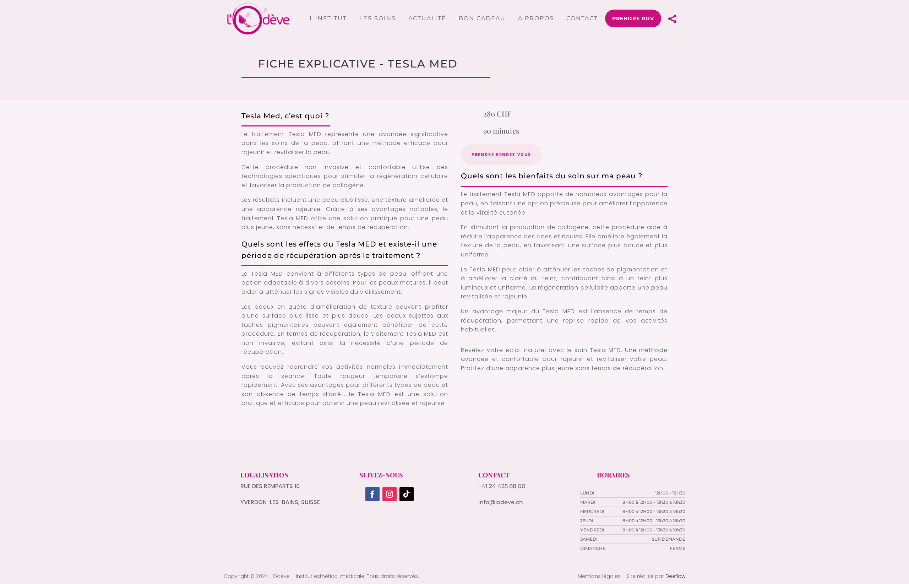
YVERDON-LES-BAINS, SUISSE (280, 502)
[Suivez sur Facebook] (372, 494)
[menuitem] (328, 18)
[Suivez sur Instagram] (389, 494)
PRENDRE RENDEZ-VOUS (501, 154)
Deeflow (675, 576)
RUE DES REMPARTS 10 (270, 486)
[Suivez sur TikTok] (406, 494)
